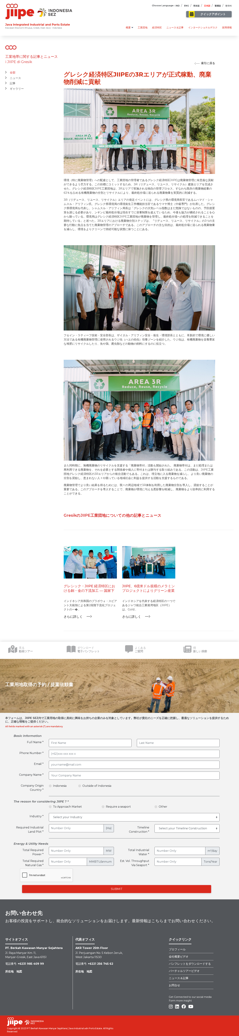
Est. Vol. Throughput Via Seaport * (134, 863)
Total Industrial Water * (138, 852)
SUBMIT (116, 889)
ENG (186, 5)
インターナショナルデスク (202, 27)
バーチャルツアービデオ (184, 971)
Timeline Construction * (139, 829)
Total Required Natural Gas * (33, 863)
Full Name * (35, 742)
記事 (12, 83)
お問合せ (174, 985)
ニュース (15, 78)
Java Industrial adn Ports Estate (85, 1028)
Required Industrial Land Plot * (30, 829)
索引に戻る (208, 63)
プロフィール (177, 949)
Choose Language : (163, 5)
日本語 (207, 5)
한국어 (228, 5)
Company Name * (31, 774)
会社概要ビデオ (178, 956)
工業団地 (142, 27)
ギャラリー (17, 88)
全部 (12, 72)
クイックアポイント (213, 14)
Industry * (37, 816)
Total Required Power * (33, 852)
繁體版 (218, 5)
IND (177, 5)
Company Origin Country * (32, 787)
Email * (39, 764)
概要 (128, 27)
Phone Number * (31, 753)
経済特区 (157, 27)
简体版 (196, 5)
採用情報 (227, 27)
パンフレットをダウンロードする (190, 963)
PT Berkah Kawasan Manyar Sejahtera (47, 1028)
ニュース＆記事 (175, 27)
